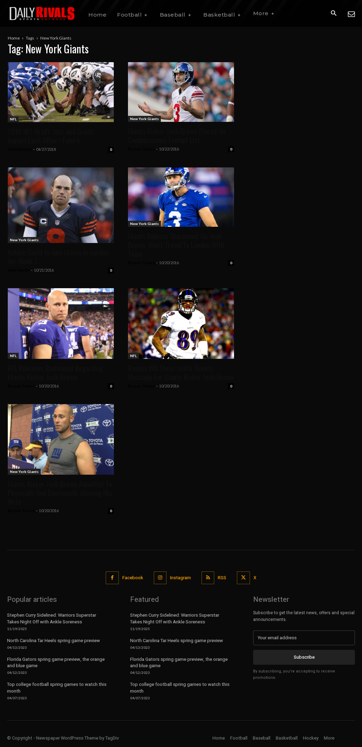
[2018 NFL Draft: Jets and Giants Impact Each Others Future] (61, 92)
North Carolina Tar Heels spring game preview (53, 640)
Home (14, 38)
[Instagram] (160, 577)
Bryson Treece (141, 149)
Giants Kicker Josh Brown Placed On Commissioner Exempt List (177, 135)
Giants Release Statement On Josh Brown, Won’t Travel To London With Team (176, 244)
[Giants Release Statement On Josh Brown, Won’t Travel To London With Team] (181, 197)
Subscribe (304, 657)
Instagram (180, 577)
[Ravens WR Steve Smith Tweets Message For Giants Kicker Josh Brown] (181, 323)
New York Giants (144, 119)
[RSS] (208, 577)
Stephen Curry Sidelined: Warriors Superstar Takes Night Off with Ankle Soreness (51, 618)
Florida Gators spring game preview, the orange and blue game (56, 662)
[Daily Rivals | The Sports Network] (42, 13)
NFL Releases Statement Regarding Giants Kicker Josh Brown (55, 372)
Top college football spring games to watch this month (56, 687)
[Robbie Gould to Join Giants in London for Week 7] (61, 205)
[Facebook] (112, 577)
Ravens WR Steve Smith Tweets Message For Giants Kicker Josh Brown (181, 372)
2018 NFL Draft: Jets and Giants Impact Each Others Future (51, 136)
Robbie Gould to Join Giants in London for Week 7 (58, 256)
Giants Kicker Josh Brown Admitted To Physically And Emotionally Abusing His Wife (60, 492)
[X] (243, 577)
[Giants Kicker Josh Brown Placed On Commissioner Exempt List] (181, 92)
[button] (333, 13)
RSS (222, 577)
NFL (13, 119)
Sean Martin (19, 270)
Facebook (132, 577)
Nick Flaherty (20, 149)
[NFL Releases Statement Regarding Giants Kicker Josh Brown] (61, 323)
